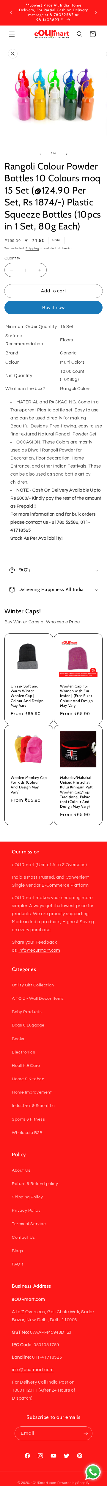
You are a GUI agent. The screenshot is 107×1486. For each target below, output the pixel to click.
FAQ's (18, 1264)
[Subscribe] (85, 1433)
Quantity (12, 258)
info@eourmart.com (39, 950)
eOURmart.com (43, 1483)
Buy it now (53, 307)
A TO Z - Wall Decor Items (38, 999)
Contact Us (23, 1237)
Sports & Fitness (28, 1119)
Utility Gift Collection (33, 985)
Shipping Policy (27, 1197)
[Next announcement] (96, 12)
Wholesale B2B (27, 1133)
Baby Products (27, 1012)
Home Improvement (32, 1092)
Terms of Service (29, 1224)
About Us (21, 1170)
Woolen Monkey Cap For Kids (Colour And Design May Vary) (29, 784)
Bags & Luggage (28, 1025)
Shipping (32, 248)
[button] (11, 34)
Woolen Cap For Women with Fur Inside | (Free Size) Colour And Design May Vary (76, 696)
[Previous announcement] (11, 12)
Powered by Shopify (73, 1483)
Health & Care (26, 1066)
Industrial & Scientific (33, 1106)
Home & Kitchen (28, 1079)
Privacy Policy (26, 1210)
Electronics (23, 1052)
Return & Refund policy (35, 1184)
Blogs (17, 1251)
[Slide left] (40, 153)
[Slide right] (66, 153)
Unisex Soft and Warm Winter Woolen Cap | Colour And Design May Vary (27, 696)
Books (18, 1039)
